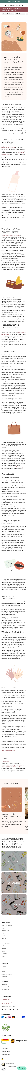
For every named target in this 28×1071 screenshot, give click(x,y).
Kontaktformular (5, 999)
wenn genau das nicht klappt (8, 147)
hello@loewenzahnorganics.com (9, 1002)
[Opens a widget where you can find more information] (22, 1068)
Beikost (3, 951)
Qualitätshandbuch (5, 935)
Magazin (3, 971)
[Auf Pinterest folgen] (10, 1010)
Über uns (3, 966)
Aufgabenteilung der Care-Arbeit (11, 235)
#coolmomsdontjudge (6, 974)
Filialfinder (3, 938)
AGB (20, 1065)
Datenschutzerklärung (13, 1065)
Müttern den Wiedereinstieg (16, 467)
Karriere (3, 969)
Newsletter (3, 992)
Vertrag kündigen (5, 1054)
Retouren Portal (5, 930)
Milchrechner (4, 984)
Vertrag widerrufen (5, 1051)
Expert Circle (4, 976)
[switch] (3, 1069)
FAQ (2, 933)
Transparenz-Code (5, 986)
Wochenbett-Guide (5, 989)
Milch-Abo (3, 948)
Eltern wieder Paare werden (8, 750)
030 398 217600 (5, 1003)
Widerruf (3, 928)
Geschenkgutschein (6, 958)
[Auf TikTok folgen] (14, 1010)
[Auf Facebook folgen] (2, 1010)
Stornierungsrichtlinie (11, 1066)
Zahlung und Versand (6, 925)
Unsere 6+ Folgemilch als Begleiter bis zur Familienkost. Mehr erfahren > (11, 9)
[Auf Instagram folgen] (6, 1010)
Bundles (3, 956)
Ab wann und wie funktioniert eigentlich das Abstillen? (11, 816)
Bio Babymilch (4, 946)
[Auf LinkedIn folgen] (18, 1010)
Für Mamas (4, 953)
